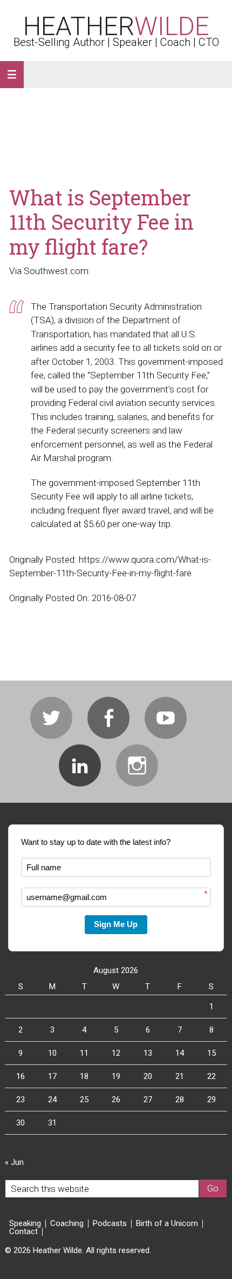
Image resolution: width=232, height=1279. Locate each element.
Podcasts (110, 1224)
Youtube (166, 718)
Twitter (51, 718)
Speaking (25, 1224)
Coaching (67, 1224)
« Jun (14, 1162)
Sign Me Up (116, 924)
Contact (23, 1232)
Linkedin (80, 765)
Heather (116, 26)
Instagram (137, 765)
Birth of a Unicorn (167, 1224)
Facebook (108, 718)
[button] (12, 74)
